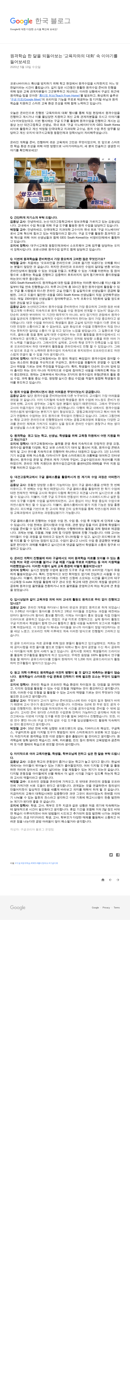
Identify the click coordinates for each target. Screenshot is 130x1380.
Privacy (107, 907)
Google (96, 907)
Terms (117, 907)
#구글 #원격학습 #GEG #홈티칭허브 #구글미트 (36, 863)
